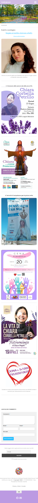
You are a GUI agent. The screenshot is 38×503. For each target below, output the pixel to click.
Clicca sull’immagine (19, 36)
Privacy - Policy (17, 486)
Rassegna (4, 25)
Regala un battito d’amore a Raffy (19, 33)
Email (21, 425)
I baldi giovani (6, 2)
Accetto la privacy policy (20, 459)
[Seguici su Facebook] (17, 498)
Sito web (5, 431)
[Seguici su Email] (20, 498)
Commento (6, 414)
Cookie (24, 486)
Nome (5, 425)
